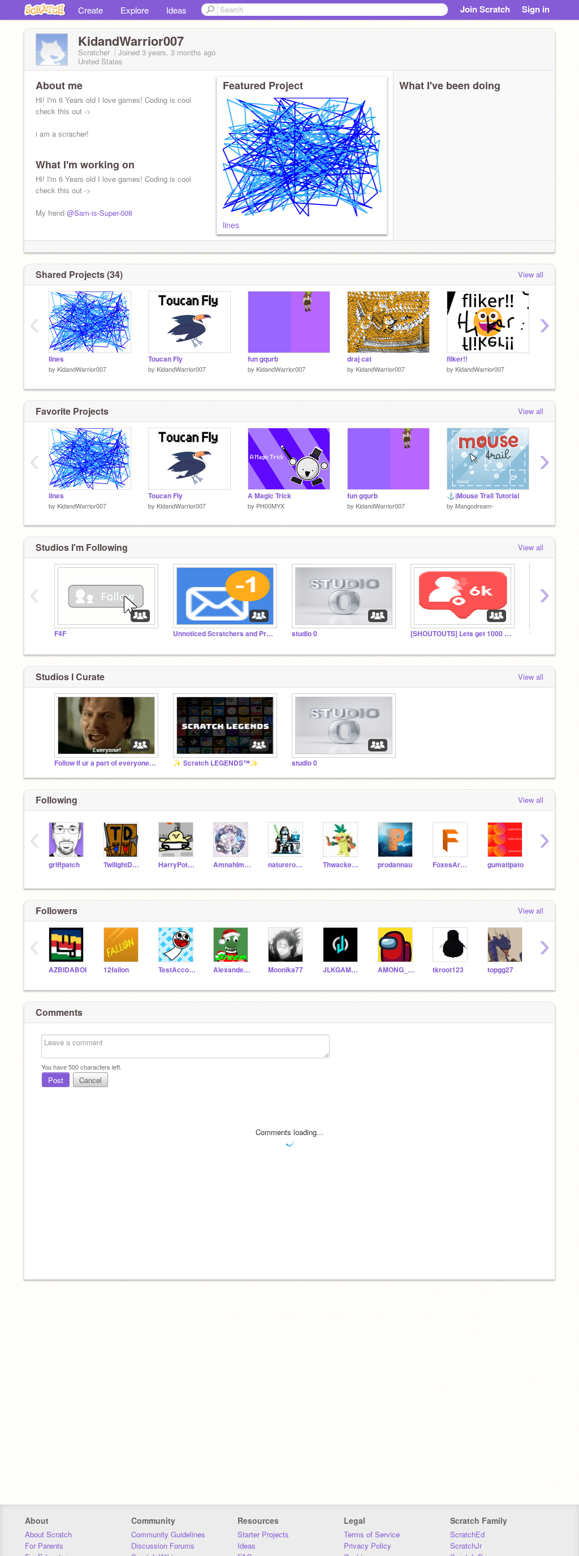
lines (231, 225)
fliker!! (457, 359)
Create (90, 10)
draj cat (359, 359)
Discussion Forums (163, 1545)
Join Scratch (485, 9)
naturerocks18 (287, 865)
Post (55, 1080)
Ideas (176, 10)
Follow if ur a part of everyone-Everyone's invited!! (105, 763)
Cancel (90, 1080)
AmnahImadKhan (232, 865)
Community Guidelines (168, 1534)
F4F (60, 633)
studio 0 (304, 633)
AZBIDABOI (68, 970)
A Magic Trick (269, 496)
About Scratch (48, 1534)
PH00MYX (270, 505)
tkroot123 (448, 970)
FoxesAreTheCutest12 (451, 865)
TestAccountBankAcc (177, 970)
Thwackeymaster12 (342, 865)
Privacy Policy (367, 1545)
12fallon (116, 970)
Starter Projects (263, 1534)
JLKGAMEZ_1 (342, 970)
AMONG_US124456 (397, 970)
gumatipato (505, 865)
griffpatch (64, 865)
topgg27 (500, 970)
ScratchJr (466, 1545)
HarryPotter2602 (177, 865)
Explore (134, 10)
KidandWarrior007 (81, 368)
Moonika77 (285, 970)
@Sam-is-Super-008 (99, 212)
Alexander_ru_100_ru (232, 970)
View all (530, 274)
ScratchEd (467, 1534)
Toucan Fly (165, 359)
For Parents (44, 1545)
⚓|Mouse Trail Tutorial (483, 496)
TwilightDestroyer (122, 865)
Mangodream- (474, 505)
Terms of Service (372, 1534)
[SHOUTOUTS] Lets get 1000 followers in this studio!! (461, 633)
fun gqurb (263, 359)
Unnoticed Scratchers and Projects (224, 633)
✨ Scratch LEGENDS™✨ (215, 763)
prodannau (395, 865)
